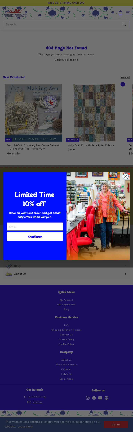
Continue (35, 236)
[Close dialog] (125, 176)
